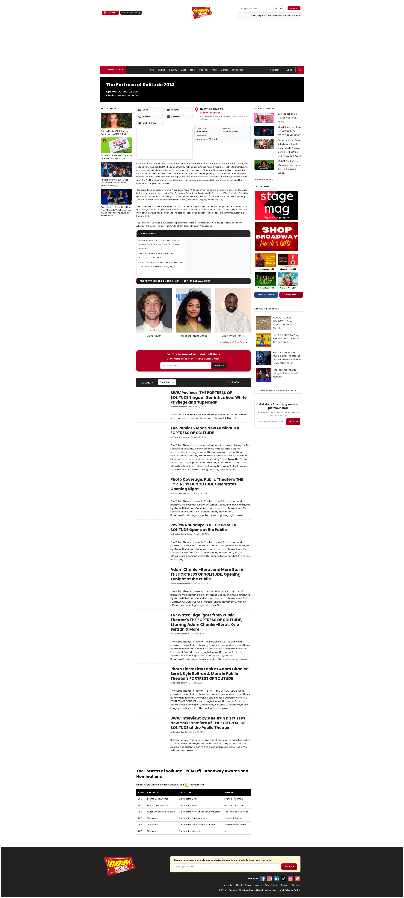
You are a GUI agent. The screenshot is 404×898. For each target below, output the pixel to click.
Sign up (293, 421)
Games (225, 69)
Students (203, 69)
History (147, 116)
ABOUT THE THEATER (210, 113)
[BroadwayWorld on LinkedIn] (277, 878)
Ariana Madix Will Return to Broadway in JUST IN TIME (114, 125)
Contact (248, 885)
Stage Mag (238, 69)
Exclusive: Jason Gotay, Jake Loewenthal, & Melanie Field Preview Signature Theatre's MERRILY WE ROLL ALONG (290, 148)
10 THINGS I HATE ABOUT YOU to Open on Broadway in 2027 (116, 149)
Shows (161, 69)
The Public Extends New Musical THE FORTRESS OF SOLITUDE (205, 430)
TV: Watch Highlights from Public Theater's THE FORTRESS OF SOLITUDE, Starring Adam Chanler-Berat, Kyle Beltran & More (206, 622)
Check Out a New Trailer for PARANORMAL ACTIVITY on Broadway (290, 130)
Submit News (271, 885)
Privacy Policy (292, 890)
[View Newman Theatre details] (164, 143)
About (239, 885)
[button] (300, 70)
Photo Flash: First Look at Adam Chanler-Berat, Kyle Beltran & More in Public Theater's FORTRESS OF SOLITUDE (210, 673)
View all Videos (262, 179)
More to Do (149, 123)
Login (290, 69)
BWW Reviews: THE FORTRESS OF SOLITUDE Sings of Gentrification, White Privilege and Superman (159, 244)
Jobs (192, 69)
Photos (175, 116)
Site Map (296, 885)
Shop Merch (111, 12)
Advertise (228, 885)
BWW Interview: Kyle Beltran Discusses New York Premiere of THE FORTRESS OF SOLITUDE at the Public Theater (207, 723)
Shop (214, 69)
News (151, 69)
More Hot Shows (266, 294)
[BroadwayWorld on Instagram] (270, 878)
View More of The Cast (232, 342)
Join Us (258, 885)
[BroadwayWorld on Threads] (291, 878)
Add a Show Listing (131, 12)
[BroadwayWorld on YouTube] (297, 878)
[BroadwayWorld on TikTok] (284, 878)
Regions (285, 885)
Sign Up (219, 365)
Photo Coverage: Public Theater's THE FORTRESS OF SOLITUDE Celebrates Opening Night (206, 484)
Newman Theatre (211, 109)
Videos (175, 109)
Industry (173, 69)
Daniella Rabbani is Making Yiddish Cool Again (288, 117)
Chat (183, 69)
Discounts (291, 294)
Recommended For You (266, 309)
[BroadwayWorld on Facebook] (263, 878)
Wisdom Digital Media (251, 890)
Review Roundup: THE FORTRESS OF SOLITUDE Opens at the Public (203, 527)
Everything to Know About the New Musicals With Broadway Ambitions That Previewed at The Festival (116, 204)
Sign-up (279, 8)
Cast (145, 109)
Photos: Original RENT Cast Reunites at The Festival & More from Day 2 (114, 175)
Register (274, 69)
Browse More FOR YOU (276, 390)
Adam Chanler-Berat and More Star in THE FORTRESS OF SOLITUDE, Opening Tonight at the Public (207, 574)
